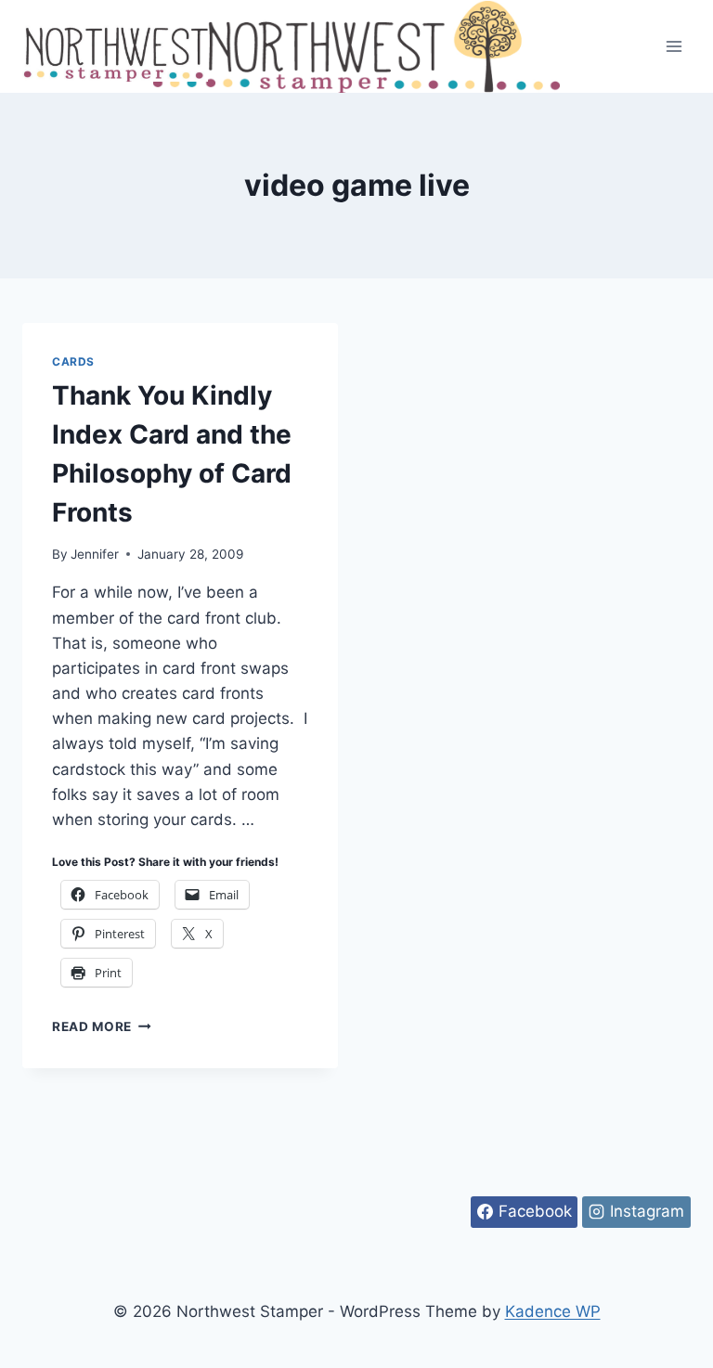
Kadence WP (553, 1311)
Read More (101, 1026)
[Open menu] (673, 46)
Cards (73, 361)
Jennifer (95, 554)
